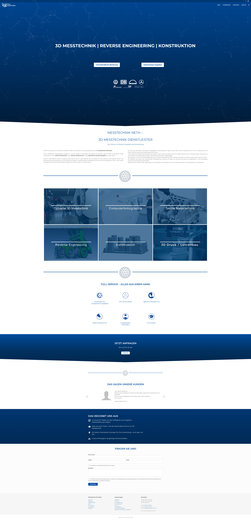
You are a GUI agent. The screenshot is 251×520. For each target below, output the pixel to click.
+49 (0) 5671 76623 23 (147, 505)
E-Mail (128, 460)
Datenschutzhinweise (101, 479)
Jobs (89, 503)
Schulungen (91, 505)
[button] (87, 397)
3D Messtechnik (118, 503)
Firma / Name (91, 454)
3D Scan (116, 505)
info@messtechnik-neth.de (150, 508)
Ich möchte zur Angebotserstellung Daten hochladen (102, 465)
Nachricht (91, 468)
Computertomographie (120, 508)
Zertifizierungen (91, 502)
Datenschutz (121, 517)
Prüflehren (117, 499)
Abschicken (93, 484)
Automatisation (118, 506)
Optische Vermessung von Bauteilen (123, 509)
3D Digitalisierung (118, 502)
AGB (132, 517)
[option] (125, 396)
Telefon (90, 460)
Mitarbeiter (90, 501)
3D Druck (117, 501)
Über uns (90, 499)
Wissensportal (91, 506)
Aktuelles (90, 508)
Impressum (127, 517)
